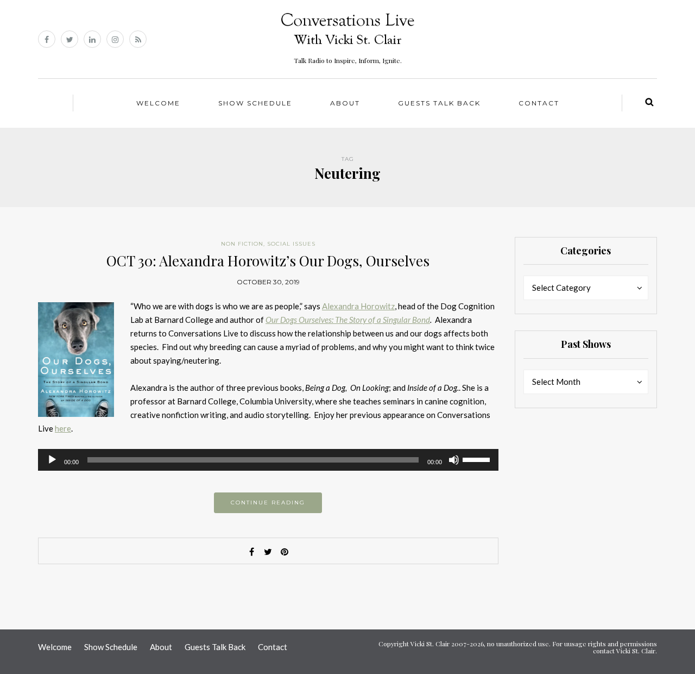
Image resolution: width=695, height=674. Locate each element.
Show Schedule (255, 103)
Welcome (158, 103)
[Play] (52, 459)
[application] (268, 460)
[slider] (478, 459)
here (63, 428)
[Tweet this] (268, 551)
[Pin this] (284, 551)
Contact (539, 103)
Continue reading (268, 502)
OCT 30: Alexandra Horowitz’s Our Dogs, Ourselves (267, 260)
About (345, 103)
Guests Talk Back (439, 103)
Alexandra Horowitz (358, 306)
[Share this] (252, 551)
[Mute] (453, 459)
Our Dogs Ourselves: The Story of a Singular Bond (348, 319)
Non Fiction (242, 243)
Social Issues (291, 243)
